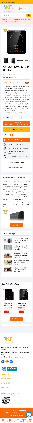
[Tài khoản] (12, 8)
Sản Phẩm (10, 284)
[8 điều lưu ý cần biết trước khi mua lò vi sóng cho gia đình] (8, 269)
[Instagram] (7, 361)
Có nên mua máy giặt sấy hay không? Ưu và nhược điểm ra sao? (21, 240)
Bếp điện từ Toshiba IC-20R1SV (22, 305)
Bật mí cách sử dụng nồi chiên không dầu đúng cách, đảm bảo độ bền (21, 256)
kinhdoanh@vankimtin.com (15, 357)
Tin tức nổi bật (9, 234)
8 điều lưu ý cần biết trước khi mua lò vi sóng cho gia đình (20, 269)
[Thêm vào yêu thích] (13, 290)
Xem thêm (15, 319)
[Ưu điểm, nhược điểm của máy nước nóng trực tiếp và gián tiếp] (8, 247)
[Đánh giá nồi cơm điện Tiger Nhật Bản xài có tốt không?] (8, 262)
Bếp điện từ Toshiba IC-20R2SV (8, 305)
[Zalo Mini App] (5, 400)
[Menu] (30, 8)
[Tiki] (11, 361)
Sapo (21, 415)
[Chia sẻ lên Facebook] (11, 135)
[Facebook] (2, 361)
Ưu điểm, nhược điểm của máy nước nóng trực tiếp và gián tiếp (21, 247)
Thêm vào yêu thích (17, 162)
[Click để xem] (16, 42)
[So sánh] (16, 167)
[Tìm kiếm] (28, 15)
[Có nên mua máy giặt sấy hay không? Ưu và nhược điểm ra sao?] (8, 240)
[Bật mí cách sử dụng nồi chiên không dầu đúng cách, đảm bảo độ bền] (8, 255)
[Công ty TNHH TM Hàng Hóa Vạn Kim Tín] (8, 9)
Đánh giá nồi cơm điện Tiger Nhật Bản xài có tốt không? (21, 262)
